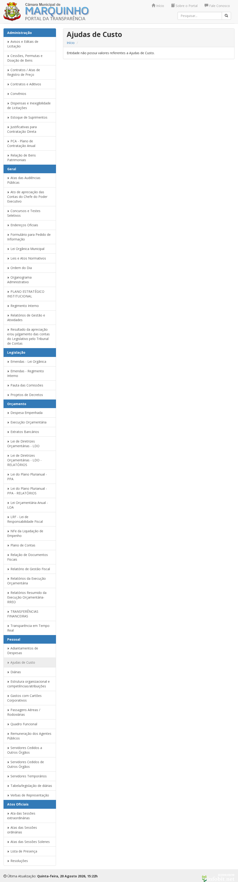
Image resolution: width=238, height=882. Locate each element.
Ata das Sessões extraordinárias (21, 815)
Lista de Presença (23, 851)
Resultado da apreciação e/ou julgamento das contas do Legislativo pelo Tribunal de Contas (28, 336)
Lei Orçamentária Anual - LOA (27, 504)
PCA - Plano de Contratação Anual (21, 143)
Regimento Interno (24, 305)
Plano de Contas (22, 545)
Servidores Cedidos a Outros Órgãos (24, 750)
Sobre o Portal (186, 5)
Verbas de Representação (29, 795)
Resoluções (19, 861)
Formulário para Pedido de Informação (29, 236)
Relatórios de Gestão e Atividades (26, 317)
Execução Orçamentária (28, 422)
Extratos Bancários (24, 431)
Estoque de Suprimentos (28, 117)
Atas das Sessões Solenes (30, 841)
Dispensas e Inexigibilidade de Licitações (29, 105)
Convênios (18, 93)
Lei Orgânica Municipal (27, 248)
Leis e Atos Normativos (28, 258)
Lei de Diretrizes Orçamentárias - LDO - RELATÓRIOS (24, 460)
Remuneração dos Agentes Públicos (29, 735)
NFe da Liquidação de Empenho (25, 533)
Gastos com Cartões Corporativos (24, 697)
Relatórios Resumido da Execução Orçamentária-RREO (26, 597)
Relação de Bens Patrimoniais (21, 157)
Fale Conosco (219, 5)
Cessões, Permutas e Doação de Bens (25, 58)
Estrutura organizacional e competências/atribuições (28, 683)
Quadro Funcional (23, 724)
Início (159, 5)
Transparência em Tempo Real (28, 627)
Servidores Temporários (28, 776)
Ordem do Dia (21, 268)
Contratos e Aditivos (25, 84)
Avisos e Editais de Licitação (22, 43)
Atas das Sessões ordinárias (22, 829)
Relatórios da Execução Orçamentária (26, 580)
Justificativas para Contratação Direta (22, 129)
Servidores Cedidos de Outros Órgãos (25, 764)
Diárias (15, 672)
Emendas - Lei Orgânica (28, 361)
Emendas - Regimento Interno (25, 373)
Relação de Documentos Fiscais (27, 557)
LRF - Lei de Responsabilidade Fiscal (25, 519)
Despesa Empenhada (26, 412)
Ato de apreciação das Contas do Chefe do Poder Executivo (27, 196)
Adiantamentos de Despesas (22, 650)
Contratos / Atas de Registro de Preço (23, 72)
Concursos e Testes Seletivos (23, 213)
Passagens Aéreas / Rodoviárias (23, 712)
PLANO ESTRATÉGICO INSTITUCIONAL (25, 293)
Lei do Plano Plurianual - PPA (27, 476)
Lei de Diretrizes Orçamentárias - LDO (23, 443)
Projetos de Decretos (26, 395)
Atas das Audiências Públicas (23, 180)
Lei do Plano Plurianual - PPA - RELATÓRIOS (27, 490)
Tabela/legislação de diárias (31, 785)
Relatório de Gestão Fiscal (30, 569)
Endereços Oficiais (24, 225)
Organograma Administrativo (19, 279)
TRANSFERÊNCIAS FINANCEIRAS (22, 613)
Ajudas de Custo (22, 662)
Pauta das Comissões (26, 385)
